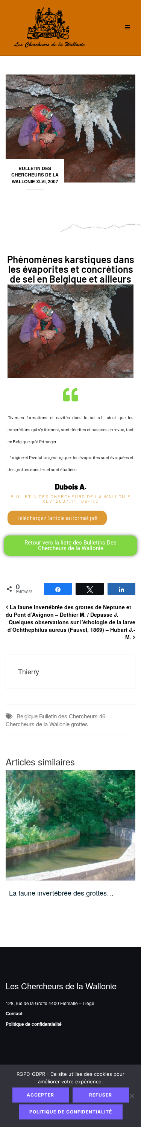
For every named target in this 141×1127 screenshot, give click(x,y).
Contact (14, 1013)
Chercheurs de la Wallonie (38, 724)
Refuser (100, 1095)
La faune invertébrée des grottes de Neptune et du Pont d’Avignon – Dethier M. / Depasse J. (68, 610)
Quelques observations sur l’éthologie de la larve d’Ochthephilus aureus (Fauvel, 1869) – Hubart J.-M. (71, 629)
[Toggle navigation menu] (127, 28)
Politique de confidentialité (34, 1024)
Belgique (27, 716)
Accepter (40, 1095)
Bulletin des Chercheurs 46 (72, 716)
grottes (79, 724)
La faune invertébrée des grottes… (61, 892)
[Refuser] (131, 1096)
